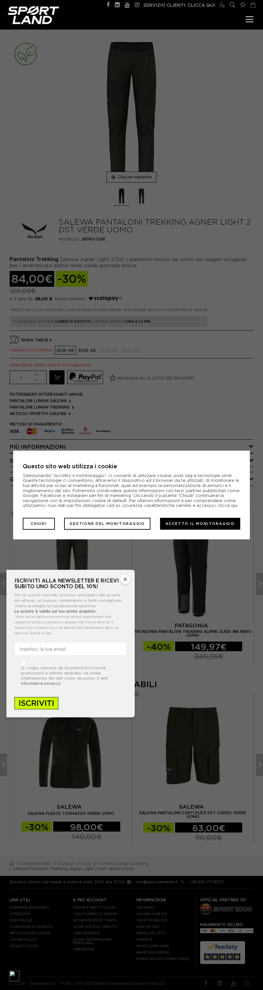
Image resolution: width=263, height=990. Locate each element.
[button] (14, 975)
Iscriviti (36, 702)
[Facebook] (108, 4)
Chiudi (39, 524)
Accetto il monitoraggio (200, 524)
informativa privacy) (40, 683)
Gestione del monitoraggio (107, 524)
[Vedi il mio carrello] (253, 4)
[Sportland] (33, 15)
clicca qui (227, 505)
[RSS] (117, 4)
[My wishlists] (243, 4)
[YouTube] (127, 4)
